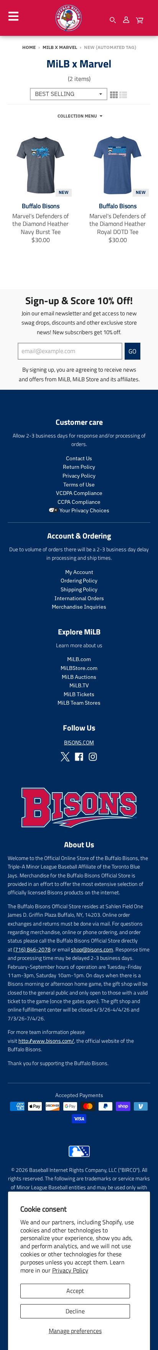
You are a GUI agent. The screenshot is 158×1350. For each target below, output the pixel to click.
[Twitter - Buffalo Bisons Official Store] (65, 756)
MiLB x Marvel (60, 47)
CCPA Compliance (79, 501)
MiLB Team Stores (79, 702)
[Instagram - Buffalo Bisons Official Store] (92, 756)
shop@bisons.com (92, 949)
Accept (75, 1290)
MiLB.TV (79, 685)
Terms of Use (79, 484)
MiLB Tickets (79, 694)
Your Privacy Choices (83, 510)
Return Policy (79, 466)
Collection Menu (77, 116)
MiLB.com (79, 659)
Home (29, 47)
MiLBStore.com (79, 668)
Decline (75, 1311)
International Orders (79, 598)
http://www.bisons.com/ (46, 1041)
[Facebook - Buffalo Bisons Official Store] (79, 756)
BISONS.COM (79, 742)
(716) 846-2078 (32, 949)
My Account (79, 572)
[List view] (123, 93)
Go (132, 351)
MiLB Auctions (79, 676)
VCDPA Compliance (79, 493)
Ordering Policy (79, 580)
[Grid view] (114, 93)
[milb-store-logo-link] (79, 1158)
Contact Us (79, 458)
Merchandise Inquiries (79, 606)
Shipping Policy (79, 589)
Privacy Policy (70, 1270)
